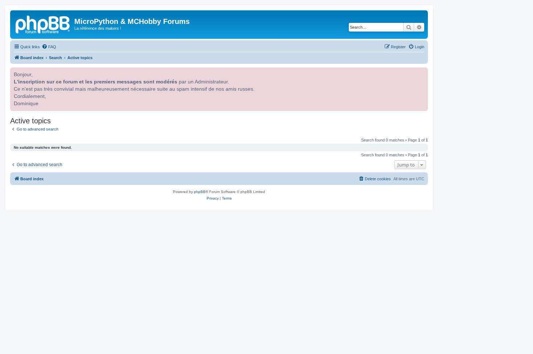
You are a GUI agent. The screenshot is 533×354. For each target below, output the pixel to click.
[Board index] (43, 23)
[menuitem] (49, 46)
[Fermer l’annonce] (421, 72)
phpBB (200, 192)
